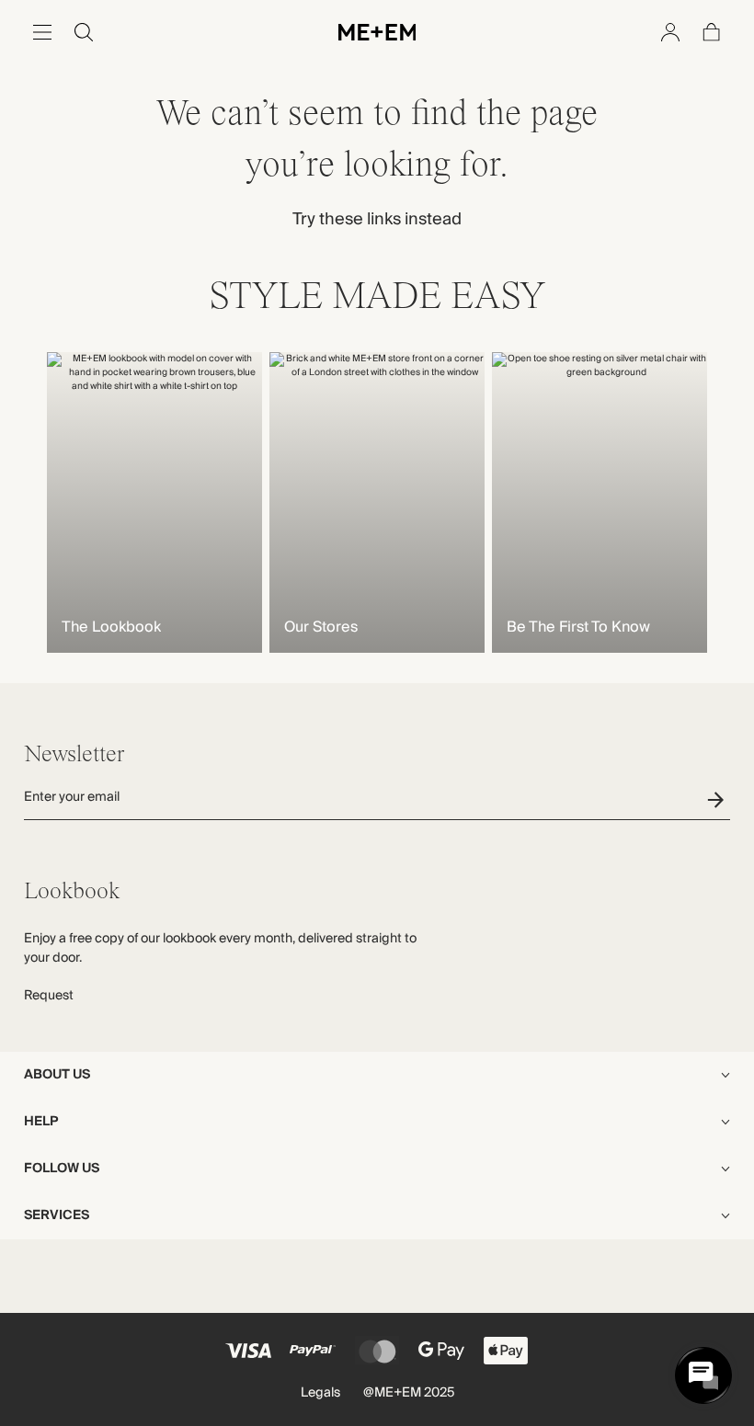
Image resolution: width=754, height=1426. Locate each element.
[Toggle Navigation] (42, 32)
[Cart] (711, 32)
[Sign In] (670, 32)
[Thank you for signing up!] (718, 799)
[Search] (83, 32)
